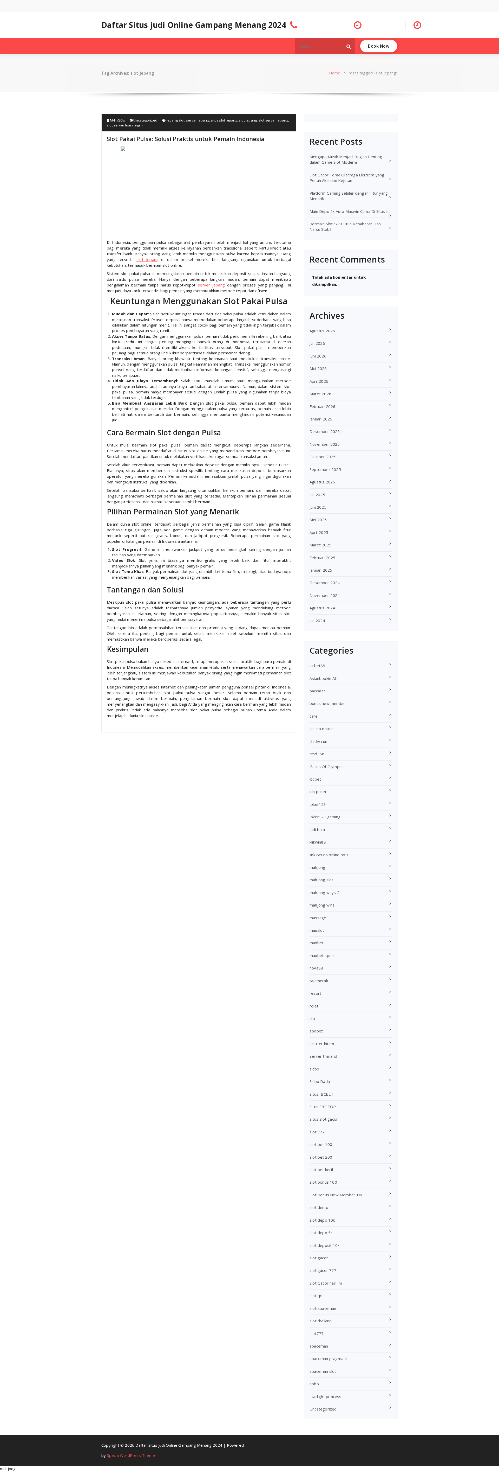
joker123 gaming (325, 816)
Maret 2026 (320, 393)
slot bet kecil (321, 1169)
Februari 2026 (323, 406)
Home (334, 72)
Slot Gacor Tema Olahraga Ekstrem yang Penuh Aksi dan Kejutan (347, 177)
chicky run (318, 741)
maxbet (317, 942)
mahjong (317, 867)
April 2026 (319, 381)
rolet (314, 1006)
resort (315, 993)
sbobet (316, 1030)
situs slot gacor (324, 1119)
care (314, 716)
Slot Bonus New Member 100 (337, 1194)
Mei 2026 (318, 368)
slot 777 (317, 1131)
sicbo (314, 1068)
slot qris (317, 1295)
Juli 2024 (317, 620)
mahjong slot (321, 879)
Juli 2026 (317, 343)
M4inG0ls (117, 120)
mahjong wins (322, 905)
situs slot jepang (224, 120)
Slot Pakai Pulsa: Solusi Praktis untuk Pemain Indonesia (185, 139)
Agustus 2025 (322, 481)
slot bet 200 (321, 1157)
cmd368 (317, 753)
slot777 (317, 1333)
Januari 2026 (321, 419)
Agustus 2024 (322, 607)
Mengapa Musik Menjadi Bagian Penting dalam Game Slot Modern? (346, 159)
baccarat (317, 690)
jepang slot (176, 120)
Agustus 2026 (322, 330)
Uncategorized (145, 120)
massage (318, 917)
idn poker (318, 791)
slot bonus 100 (323, 1182)
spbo (314, 1383)
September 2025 (325, 469)
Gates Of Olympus (327, 766)
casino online (321, 728)
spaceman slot (323, 1371)
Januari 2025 (321, 570)
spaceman (319, 1346)
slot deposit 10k (324, 1245)
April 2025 (319, 532)
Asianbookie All (323, 678)
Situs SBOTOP (323, 1106)
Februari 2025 (323, 557)
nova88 (316, 968)
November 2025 (325, 444)
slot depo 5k (321, 1232)
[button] (349, 46)
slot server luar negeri (125, 125)
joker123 (318, 804)
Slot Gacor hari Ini (326, 1283)
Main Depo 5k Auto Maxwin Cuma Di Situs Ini (350, 211)
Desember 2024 (325, 582)
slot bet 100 (321, 1144)
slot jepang (248, 120)
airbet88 (317, 665)
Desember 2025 (325, 431)
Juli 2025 (317, 494)
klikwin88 (318, 842)
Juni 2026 (318, 356)
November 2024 (325, 595)
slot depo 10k (322, 1220)
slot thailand (321, 1320)
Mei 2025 (318, 519)
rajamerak (319, 980)
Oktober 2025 (323, 456)
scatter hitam (322, 1043)
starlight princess (326, 1396)
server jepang (197, 120)
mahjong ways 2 (324, 892)
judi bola (317, 829)
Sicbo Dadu (320, 1081)
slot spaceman (323, 1308)
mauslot (317, 930)
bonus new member (328, 703)
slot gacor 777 (323, 1270)
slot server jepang (273, 120)
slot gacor (319, 1257)
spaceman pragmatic (329, 1358)
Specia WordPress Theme (131, 1455)
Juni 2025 (318, 507)
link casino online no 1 (329, 854)
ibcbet (315, 779)
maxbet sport (322, 955)
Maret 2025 (320, 544)
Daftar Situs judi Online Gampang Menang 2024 (193, 25)
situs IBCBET (321, 1094)
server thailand (323, 1056)
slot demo (319, 1207)
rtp (312, 1018)
